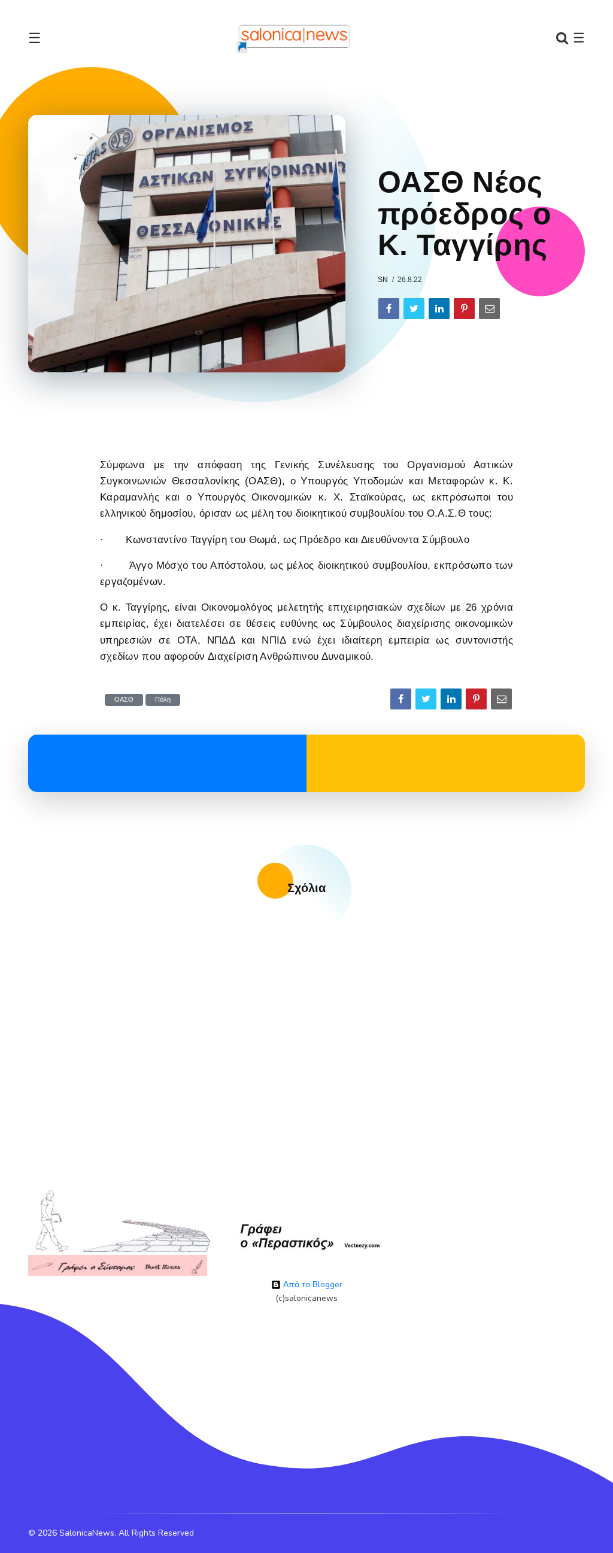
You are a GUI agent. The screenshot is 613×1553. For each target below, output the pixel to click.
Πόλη (163, 699)
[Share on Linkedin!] (439, 308)
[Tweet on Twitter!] (413, 308)
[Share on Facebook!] (388, 308)
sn (383, 279)
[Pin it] (464, 308)
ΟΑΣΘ (123, 699)
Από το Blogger (311, 1284)
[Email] (489, 308)
